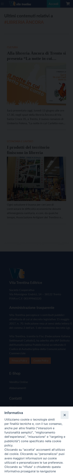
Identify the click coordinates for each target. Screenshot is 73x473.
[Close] (64, 415)
